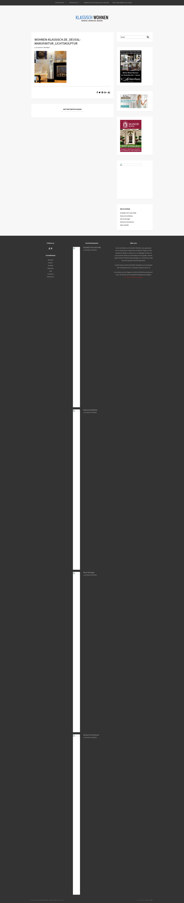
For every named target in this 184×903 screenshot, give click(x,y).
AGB (50, 271)
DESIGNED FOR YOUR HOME (128, 213)
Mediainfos (50, 268)
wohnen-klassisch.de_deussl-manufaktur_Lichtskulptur (57, 41)
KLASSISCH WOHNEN (43, 47)
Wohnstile (50, 260)
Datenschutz (50, 277)
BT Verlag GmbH (148, 900)
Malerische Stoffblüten (126, 216)
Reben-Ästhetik (124, 225)
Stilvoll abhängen (125, 219)
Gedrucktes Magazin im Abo (96, 2)
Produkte (74, 2)
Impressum (50, 274)
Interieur (59, 2)
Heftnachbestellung (122, 2)
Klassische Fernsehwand (127, 222)
